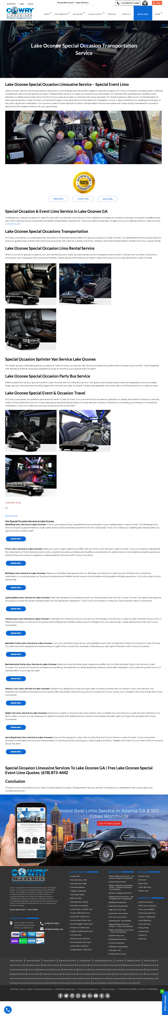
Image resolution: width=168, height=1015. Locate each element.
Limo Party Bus (76, 935)
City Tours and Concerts (118, 917)
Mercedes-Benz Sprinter (79, 902)
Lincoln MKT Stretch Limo (80, 917)
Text (158, 2)
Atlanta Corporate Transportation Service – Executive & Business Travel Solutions (121, 887)
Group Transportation (117, 943)
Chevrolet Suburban (78, 887)
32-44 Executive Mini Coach (81, 942)
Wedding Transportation (118, 902)
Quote (30, 4)
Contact (126, 14)
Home (46, 14)
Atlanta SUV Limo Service (37, 978)
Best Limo (154, 978)
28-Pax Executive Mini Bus (80, 939)
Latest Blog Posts (145, 920)
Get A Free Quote (109, 823)
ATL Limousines (85, 978)
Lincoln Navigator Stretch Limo (82, 924)
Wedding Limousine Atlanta (67, 960)
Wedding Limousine (44, 969)
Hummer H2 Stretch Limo (80, 928)
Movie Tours (143, 883)
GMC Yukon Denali (77, 895)
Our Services (61, 14)
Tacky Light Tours (145, 887)
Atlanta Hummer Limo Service (19, 978)
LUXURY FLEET (13, 224)
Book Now (11, 4)
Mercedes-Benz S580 (78, 884)
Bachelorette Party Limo (118, 939)
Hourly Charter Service (117, 882)
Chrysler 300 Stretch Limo (80, 913)
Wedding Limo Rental (133, 960)
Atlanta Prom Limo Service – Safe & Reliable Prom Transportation (121, 898)
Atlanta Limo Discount (114, 978)
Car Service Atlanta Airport (18, 969)
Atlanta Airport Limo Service (51, 965)
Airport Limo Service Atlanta (18, 965)
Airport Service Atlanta (96, 965)
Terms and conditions (147, 909)
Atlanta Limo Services (16, 960)
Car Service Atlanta (81, 965)
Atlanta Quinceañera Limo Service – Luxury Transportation (121, 931)
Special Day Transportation (118, 906)
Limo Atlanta (120, 960)
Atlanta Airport (57, 969)
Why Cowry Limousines (147, 906)
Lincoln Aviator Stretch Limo (81, 920)
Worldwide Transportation (118, 947)
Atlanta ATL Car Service (99, 978)
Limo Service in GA (137, 974)
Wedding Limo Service (150, 965)
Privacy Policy (144, 928)
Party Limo (126, 978)
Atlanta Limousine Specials (122, 974)
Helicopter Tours (115, 950)
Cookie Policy (144, 931)
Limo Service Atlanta (150, 960)
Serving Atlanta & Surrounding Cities (127, 983)
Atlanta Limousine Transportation (57, 978)
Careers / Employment (147, 917)
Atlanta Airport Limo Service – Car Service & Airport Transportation (121, 877)
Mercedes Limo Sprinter (79, 906)
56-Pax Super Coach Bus (79, 946)
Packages (78, 14)
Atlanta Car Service (70, 974)
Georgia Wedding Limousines (103, 960)
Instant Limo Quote (146, 902)
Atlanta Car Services (49, 960)
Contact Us (143, 935)
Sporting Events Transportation (120, 921)
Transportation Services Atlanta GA (80, 983)
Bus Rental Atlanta (85, 960)
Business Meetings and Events (120, 893)
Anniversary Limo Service (118, 913)
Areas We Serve (145, 924)
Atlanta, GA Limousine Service (103, 974)
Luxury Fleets (95, 14)
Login (21, 4)
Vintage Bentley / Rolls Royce (81, 950)
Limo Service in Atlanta (33, 960)
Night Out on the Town (117, 910)
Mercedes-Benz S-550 (79, 880)
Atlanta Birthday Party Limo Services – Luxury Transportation (121, 925)
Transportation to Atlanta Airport (58, 983)
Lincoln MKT (75, 876)
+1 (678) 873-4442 (129, 3)
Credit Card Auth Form (147, 913)
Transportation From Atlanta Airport (52, 974)
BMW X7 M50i (76, 898)
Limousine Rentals (33, 974)
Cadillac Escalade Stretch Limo (82, 931)
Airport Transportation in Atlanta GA (103, 983)
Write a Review (164, 1002)
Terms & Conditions (87, 989)
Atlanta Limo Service (35, 965)
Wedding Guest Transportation (132, 965)
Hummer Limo (32, 969)
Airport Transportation (85, 974)
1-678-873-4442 (13, 502)
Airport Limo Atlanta (152, 969)
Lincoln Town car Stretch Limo (82, 909)
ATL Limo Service (74, 978)
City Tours (142, 880)
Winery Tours (144, 891)
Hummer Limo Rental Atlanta (98, 969)
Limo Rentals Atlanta (68, 965)
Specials (112, 14)
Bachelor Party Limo (116, 936)
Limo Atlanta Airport (115, 969)
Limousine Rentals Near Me (140, 978)
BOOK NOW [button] (11, 516)
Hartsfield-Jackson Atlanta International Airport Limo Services (28, 983)
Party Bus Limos (83, 969)
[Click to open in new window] (145, 3)
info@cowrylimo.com (54, 929)
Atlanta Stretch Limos (70, 969)
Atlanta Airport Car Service (113, 965)
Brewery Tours (144, 876)
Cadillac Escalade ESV (78, 891)
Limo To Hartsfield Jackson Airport (134, 969)
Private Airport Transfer (117, 954)
